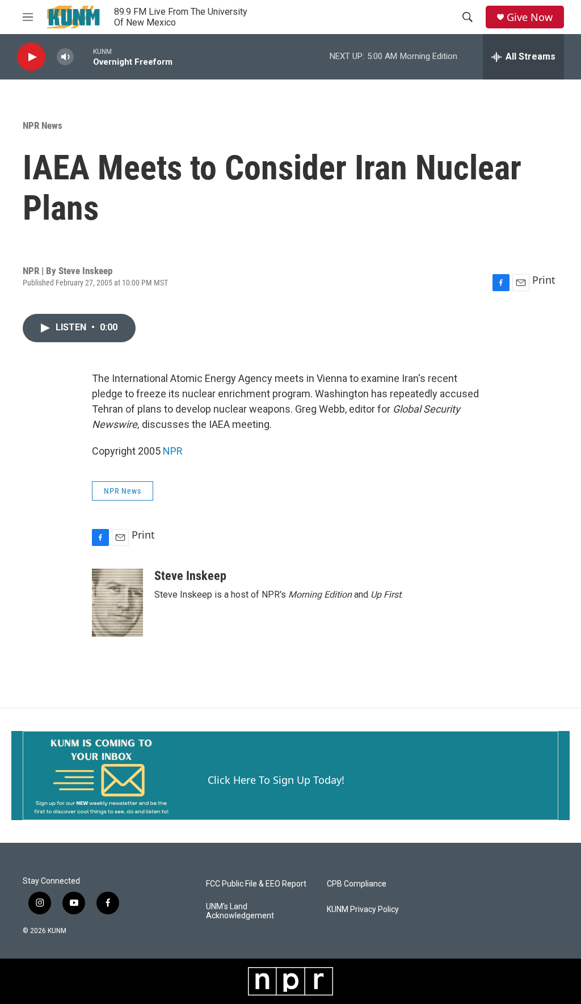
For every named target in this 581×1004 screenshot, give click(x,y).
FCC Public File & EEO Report (256, 884)
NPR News (42, 125)
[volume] (65, 57)
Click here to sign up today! (276, 780)
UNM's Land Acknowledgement (240, 911)
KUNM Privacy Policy (363, 909)
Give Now (530, 17)
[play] (31, 57)
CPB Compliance (356, 884)
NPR (173, 451)
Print (543, 280)
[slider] (83, 56)
